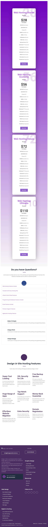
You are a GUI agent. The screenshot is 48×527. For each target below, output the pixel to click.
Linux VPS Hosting (6, 513)
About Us (28, 481)
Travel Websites (5, 500)
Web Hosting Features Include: (10, 286)
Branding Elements (30, 465)
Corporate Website (6, 494)
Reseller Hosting (5, 516)
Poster (27, 470)
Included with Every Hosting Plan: (10, 290)
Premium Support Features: (9, 309)
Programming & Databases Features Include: (13, 299)
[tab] (24, 286)
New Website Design (6, 492)
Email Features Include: (8, 304)
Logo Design (28, 463)
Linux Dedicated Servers (7, 511)
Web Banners (5, 518)
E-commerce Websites (7, 496)
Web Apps (4, 505)
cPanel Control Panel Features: (10, 295)
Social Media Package (30, 472)
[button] (24, 63)
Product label (29, 474)
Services (28, 483)
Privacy (27, 485)
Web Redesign (5, 502)
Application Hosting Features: (9, 313)
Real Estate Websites (7, 498)
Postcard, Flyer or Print (31, 468)
